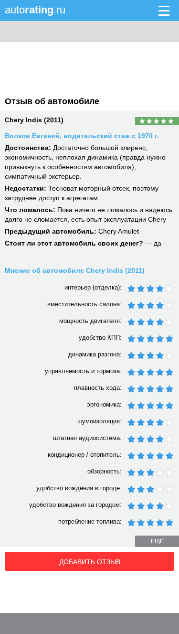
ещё (157, 541)
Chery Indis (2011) (34, 120)
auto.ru (35, 10)
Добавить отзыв (89, 562)
